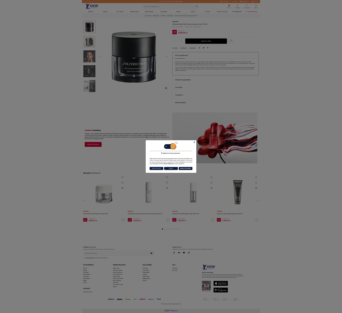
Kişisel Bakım (134, 11)
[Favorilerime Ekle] (122, 177)
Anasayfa (149, 15)
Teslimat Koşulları (117, 270)
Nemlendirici (170, 15)
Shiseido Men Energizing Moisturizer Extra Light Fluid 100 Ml (145, 213)
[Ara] (197, 6)
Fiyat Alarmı (183, 48)
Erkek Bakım (149, 11)
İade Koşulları (180, 102)
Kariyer (255, 1)
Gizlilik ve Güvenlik (118, 278)
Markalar (238, 11)
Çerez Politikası (117, 280)
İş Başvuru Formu (88, 292)
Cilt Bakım (119, 11)
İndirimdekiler (146, 272)
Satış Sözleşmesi (117, 274)
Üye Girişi (174, 270)
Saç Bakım (163, 11)
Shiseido (175, 22)
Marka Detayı (93, 144)
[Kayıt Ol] (152, 253)
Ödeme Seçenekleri (183, 80)
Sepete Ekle (206, 41)
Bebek (178, 11)
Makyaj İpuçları (222, 11)
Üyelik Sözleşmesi (118, 272)
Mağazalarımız (245, 1)
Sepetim (145, 274)
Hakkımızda (116, 268)
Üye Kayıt (175, 268)
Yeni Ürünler (146, 270)
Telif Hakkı (115, 282)
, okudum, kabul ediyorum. (96, 257)
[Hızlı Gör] (122, 182)
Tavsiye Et (175, 48)
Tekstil (192, 11)
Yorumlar (178, 87)
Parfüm (90, 11)
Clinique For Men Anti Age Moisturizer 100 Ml (229, 213)
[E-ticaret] (171, 311)
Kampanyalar (252, 11)
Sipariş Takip (225, 1)
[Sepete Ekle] (123, 220)
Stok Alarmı (192, 48)
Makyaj (105, 11)
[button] (100, 56)
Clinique (219, 211)
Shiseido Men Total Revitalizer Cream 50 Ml (95, 213)
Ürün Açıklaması (181, 55)
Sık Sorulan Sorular (118, 284)
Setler (207, 11)
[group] (134, 56)
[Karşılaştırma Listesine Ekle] (122, 188)
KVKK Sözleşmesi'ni (90, 257)
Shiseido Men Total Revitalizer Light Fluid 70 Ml (185, 213)
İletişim (235, 1)
